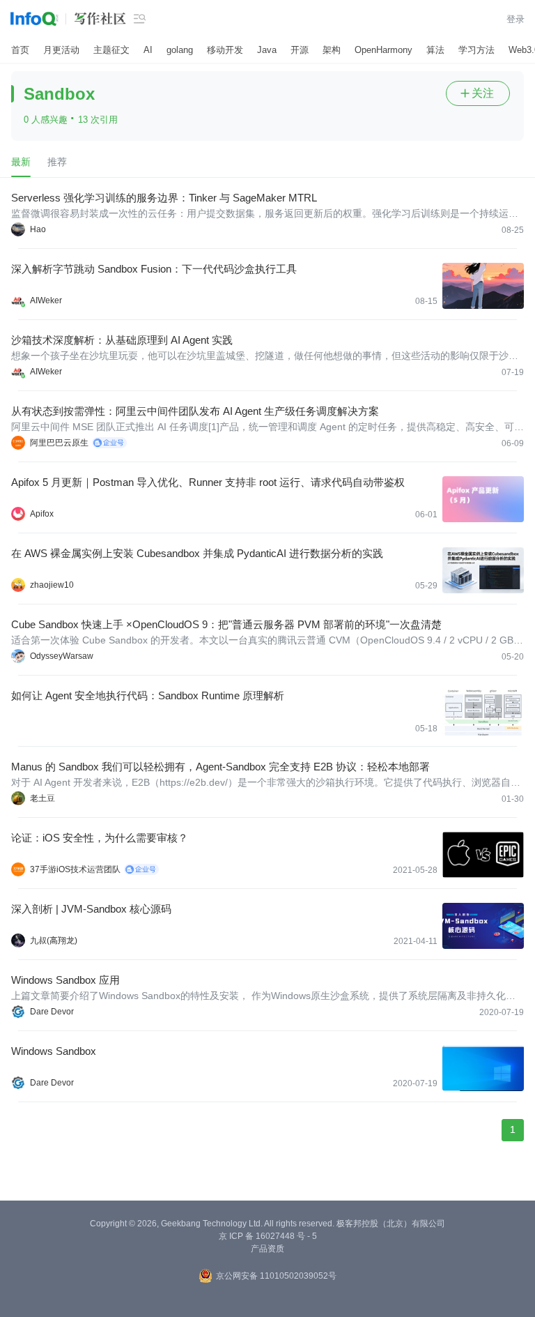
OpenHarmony (383, 50)
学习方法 (476, 50)
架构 (332, 50)
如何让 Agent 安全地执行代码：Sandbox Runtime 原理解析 (147, 695)
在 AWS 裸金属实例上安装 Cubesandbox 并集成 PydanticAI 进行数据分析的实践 (197, 553)
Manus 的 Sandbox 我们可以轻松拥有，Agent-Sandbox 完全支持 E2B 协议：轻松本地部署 (220, 766)
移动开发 (225, 50)
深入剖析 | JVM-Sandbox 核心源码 (91, 909)
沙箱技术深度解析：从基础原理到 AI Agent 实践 (122, 340)
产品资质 (267, 1249)
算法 (435, 50)
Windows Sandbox (53, 1051)
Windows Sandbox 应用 (65, 980)
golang (179, 50)
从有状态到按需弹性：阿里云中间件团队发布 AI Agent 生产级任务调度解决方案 (195, 411)
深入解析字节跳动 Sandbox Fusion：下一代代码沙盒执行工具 (154, 269)
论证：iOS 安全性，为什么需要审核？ (99, 838)
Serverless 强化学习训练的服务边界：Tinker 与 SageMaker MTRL (164, 198)
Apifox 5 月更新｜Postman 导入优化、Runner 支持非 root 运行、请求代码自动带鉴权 (208, 482)
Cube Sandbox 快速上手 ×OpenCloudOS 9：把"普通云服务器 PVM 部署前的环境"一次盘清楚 (226, 624)
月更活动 (61, 50)
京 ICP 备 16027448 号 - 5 (268, 1236)
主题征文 (111, 50)
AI (148, 50)
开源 (299, 50)
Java (267, 50)
